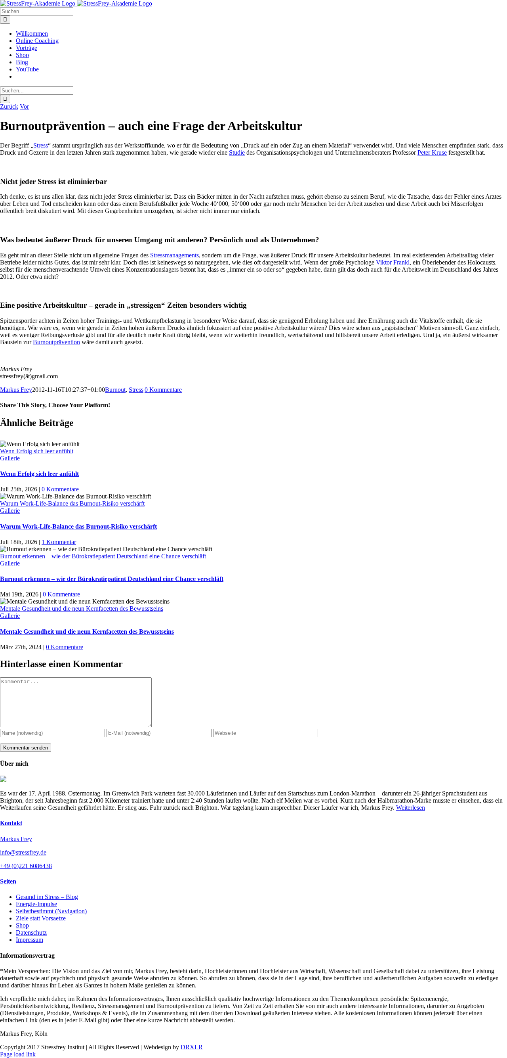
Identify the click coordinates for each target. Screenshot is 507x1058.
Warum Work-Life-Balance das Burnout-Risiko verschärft (72, 503)
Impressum (29, 939)
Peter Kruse (432, 152)
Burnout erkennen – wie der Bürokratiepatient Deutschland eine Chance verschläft (103, 556)
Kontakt (11, 823)
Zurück (9, 106)
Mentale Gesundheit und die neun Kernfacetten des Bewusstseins (81, 608)
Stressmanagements (174, 255)
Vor (24, 106)
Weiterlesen (410, 807)
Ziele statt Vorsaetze (41, 918)
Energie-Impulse (36, 904)
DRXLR (192, 1047)
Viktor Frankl (393, 262)
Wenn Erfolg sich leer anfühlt (36, 451)
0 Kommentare (163, 389)
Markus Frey (16, 389)
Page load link (18, 1054)
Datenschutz (31, 932)
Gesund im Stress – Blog (47, 896)
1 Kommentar (59, 542)
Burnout (115, 389)
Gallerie (10, 458)
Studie (237, 152)
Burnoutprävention (56, 342)
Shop (22, 925)
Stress (40, 145)
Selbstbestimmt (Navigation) (51, 911)
